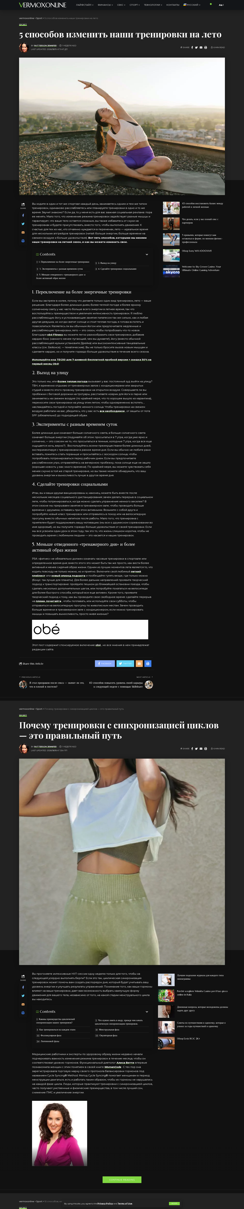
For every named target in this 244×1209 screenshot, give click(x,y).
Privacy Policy (105, 1203)
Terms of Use (125, 1203)
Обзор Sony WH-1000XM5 (197, 250)
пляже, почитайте (48, 601)
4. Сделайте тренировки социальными (117, 268)
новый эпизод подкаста (68, 575)
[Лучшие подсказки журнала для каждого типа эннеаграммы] (166, 980)
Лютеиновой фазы (50, 1041)
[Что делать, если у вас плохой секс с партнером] (171, 224)
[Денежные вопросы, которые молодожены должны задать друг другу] (166, 1011)
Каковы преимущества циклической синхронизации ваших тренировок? (55, 1021)
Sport (23, 24)
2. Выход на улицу (107, 262)
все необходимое (112, 411)
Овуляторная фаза (108, 1035)
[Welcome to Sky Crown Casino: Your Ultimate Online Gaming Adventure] (171, 271)
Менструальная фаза (109, 1029)
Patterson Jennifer (45, 45)
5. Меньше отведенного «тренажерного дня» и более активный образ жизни (60, 276)
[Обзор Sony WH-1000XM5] (171, 255)
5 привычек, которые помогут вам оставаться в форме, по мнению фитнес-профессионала (202, 238)
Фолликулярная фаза (51, 1035)
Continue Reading (122, 1179)
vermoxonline (42, 5)
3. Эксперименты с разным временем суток (61, 268)
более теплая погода (72, 381)
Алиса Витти (125, 1062)
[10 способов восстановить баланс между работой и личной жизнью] (171, 208)
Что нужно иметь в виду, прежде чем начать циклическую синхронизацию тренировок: (119, 1022)
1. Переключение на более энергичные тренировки (64, 261)
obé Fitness (55, 334)
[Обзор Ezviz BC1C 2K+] (166, 1043)
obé (98, 645)
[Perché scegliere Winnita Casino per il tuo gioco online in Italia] (166, 995)
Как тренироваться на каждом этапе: (57, 1029)
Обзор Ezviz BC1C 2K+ (188, 1038)
